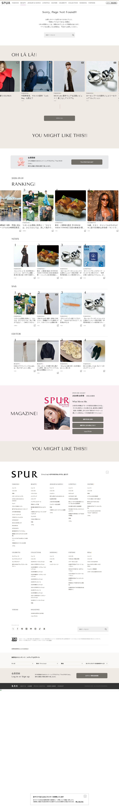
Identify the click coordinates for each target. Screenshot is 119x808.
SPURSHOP (61, 686)
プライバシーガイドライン (39, 686)
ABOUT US (23, 686)
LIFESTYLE (46, 3)
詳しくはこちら (79, 802)
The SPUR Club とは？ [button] (86, 162)
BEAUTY (23, 3)
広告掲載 (30, 686)
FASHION (15, 3)
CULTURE (54, 3)
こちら (50, 640)
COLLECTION (73, 3)
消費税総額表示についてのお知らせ (20, 648)
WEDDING (83, 3)
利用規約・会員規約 (51, 686)
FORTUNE (92, 3)
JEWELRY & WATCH (34, 3)
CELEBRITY (63, 3)
